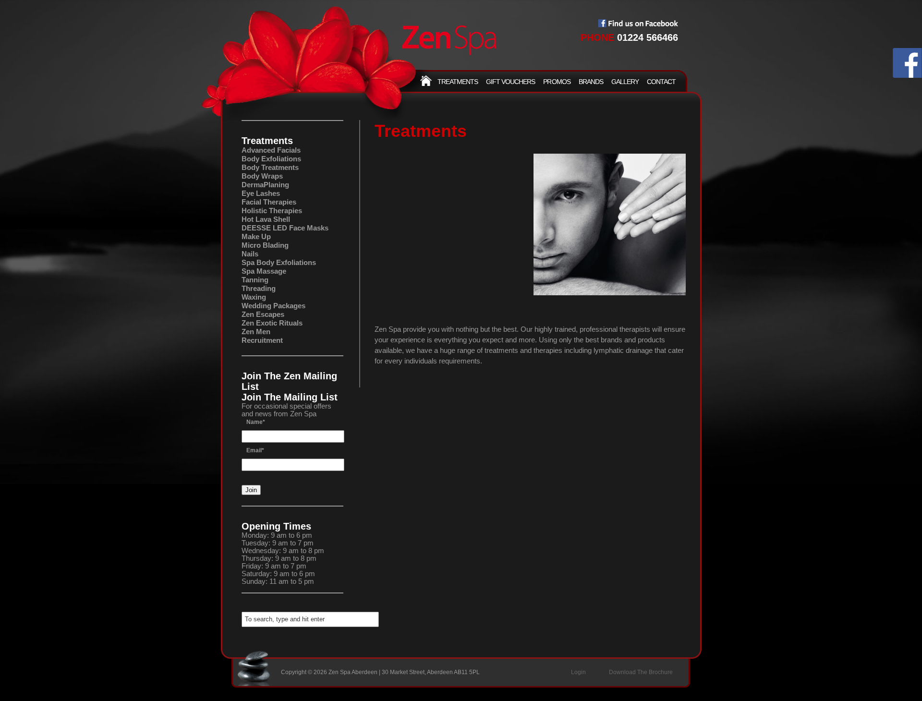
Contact (661, 81)
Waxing (254, 297)
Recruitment (262, 340)
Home (426, 80)
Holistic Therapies (272, 210)
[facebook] (907, 75)
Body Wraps (262, 176)
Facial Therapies (269, 202)
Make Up (256, 236)
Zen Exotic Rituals (272, 323)
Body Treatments (270, 167)
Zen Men (256, 331)
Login (578, 672)
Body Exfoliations (271, 159)
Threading (259, 288)
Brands (591, 81)
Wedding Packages (273, 306)
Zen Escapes (263, 314)
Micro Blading (265, 245)
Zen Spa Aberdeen (449, 40)
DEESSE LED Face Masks (285, 228)
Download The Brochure (641, 672)
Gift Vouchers (510, 81)
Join (251, 490)
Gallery (625, 81)
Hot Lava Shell (266, 219)
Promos (556, 81)
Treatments (457, 81)
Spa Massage (264, 271)
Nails (250, 254)
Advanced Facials (271, 150)
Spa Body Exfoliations (279, 262)
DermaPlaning (265, 185)
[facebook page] (638, 25)
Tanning (255, 280)
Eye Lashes (261, 193)
